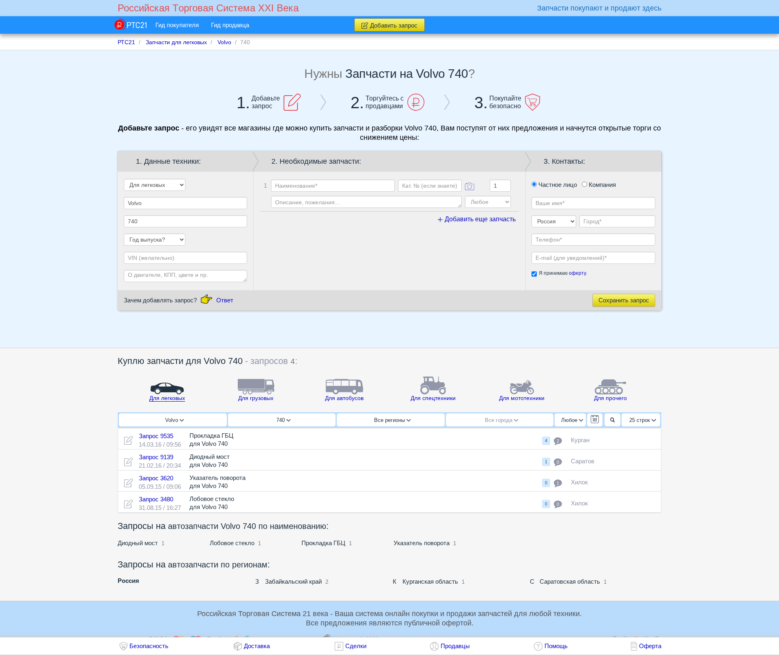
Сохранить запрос (623, 300)
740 (281, 420)
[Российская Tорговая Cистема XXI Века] (130, 24)
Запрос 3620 (156, 478)
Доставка (257, 645)
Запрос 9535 (156, 435)
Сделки (355, 645)
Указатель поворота (422, 542)
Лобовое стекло (232, 542)
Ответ (224, 300)
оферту (577, 273)
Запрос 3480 (156, 499)
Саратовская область (570, 581)
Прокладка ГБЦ (323, 542)
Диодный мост (138, 542)
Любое (570, 420)
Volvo (172, 420)
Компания (601, 184)
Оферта (650, 645)
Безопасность (148, 645)
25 (639, 420)
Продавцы (455, 645)
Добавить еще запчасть (479, 219)
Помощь (556, 645)
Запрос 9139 (156, 457)
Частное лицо (557, 184)
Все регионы (390, 420)
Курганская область (430, 581)
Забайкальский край (293, 581)
